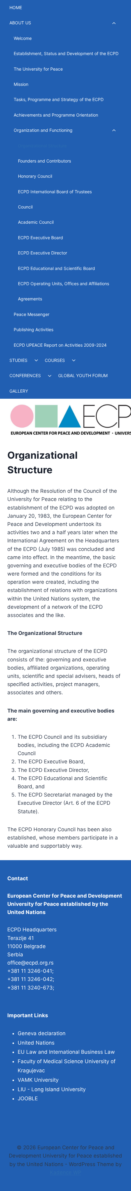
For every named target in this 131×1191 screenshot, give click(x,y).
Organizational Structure (42, 145)
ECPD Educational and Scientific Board (56, 268)
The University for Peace (38, 69)
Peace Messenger (31, 314)
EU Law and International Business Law (66, 1052)
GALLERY (18, 391)
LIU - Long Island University (52, 1089)
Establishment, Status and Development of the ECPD (66, 53)
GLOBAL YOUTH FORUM (83, 375)
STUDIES (18, 360)
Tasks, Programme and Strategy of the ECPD (59, 99)
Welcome (23, 38)
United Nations (36, 1043)
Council (25, 206)
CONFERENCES (25, 375)
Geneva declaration (42, 1033)
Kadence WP (65, 1172)
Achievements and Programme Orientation (56, 114)
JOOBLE (28, 1098)
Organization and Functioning (43, 130)
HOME (15, 7)
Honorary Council (35, 176)
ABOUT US (20, 22)
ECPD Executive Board (40, 237)
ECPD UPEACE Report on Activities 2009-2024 (60, 345)
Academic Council (36, 222)
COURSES (55, 360)
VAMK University (38, 1080)
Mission (21, 84)
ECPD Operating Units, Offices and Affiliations (63, 283)
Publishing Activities (33, 329)
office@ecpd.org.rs (30, 963)
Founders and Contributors (44, 160)
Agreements (30, 298)
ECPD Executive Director (42, 252)
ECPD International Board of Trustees (55, 191)
